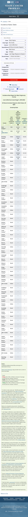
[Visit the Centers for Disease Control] (17, 1)
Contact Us (21, 499)
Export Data (14, 91)
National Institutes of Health (7, 507)
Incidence (5, 21)
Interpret (21, 89)
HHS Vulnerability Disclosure (10, 499)
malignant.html (6, 409)
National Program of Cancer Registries (10, 420)
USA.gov (14, 509)
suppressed (12, 482)
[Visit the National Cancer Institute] (10, 1)
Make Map (14, 85)
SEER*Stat (14, 398)
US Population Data (17, 401)
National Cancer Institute (21, 507)
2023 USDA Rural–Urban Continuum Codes (13, 451)
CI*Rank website (21, 439)
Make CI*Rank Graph (14, 87)
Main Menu (12, 16)
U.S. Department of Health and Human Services (14, 506)
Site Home (5, 498)
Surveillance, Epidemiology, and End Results (12, 464)
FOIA (24, 498)
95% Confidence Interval (18, 121)
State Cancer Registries (7, 369)
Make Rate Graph (9, 89)
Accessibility (18, 498)
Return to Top (4, 493)
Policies (11, 498)
